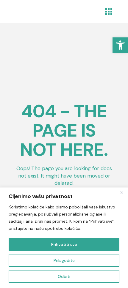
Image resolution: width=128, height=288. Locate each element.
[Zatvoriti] (121, 192)
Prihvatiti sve (64, 244)
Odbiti (64, 276)
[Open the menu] (108, 11)
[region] (64, 237)
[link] (120, 45)
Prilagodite (64, 260)
